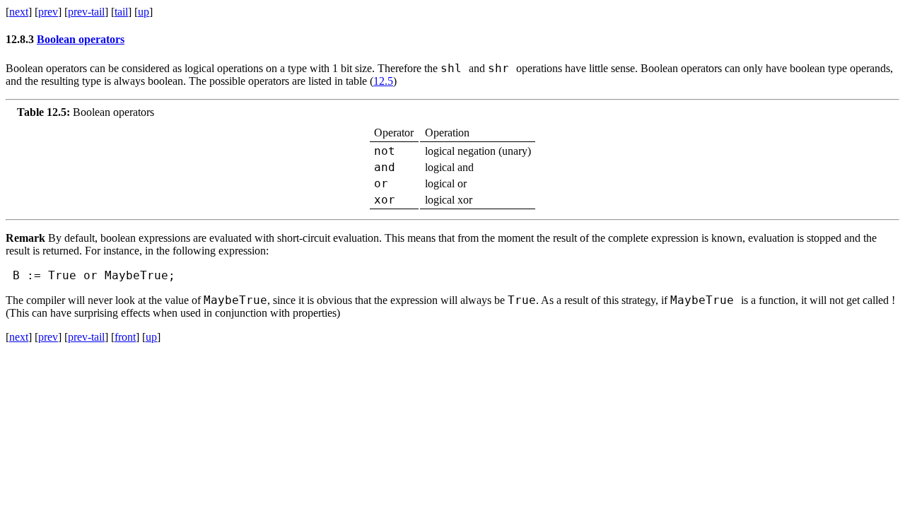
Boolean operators (80, 39)
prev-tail (86, 12)
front (125, 337)
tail (121, 12)
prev (48, 12)
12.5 (383, 81)
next (18, 12)
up (143, 12)
